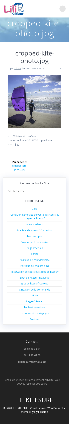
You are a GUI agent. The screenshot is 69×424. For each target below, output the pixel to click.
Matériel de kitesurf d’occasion (34, 230)
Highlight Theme (38, 411)
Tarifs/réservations (34, 307)
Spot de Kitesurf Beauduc (34, 277)
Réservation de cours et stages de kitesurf (34, 271)
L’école (35, 295)
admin (17, 68)
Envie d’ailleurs (34, 224)
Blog (34, 208)
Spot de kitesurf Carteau (34, 283)
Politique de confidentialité (34, 260)
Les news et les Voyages (35, 313)
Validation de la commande (34, 289)
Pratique (34, 319)
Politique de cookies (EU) (34, 265)
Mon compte (34, 236)
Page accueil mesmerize (34, 242)
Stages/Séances (34, 301)
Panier (34, 254)
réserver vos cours (36, 383)
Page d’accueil (35, 248)
